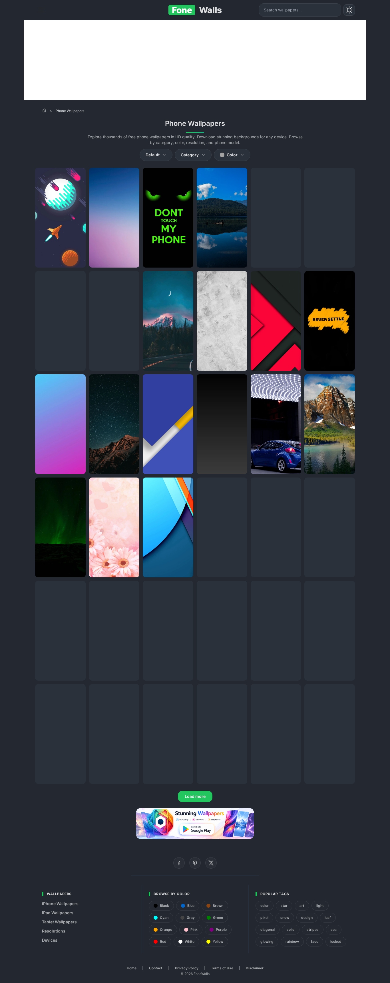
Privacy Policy (186, 968)
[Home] (44, 110)
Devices (49, 940)
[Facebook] (179, 863)
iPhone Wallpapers (60, 903)
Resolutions (53, 931)
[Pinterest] (195, 863)
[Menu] (41, 10)
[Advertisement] (195, 60)
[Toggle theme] (349, 10)
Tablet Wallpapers (59, 921)
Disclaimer (255, 968)
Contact (155, 968)
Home (131, 968)
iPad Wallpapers (57, 912)
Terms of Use (222, 968)
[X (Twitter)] (211, 863)
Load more (195, 796)
